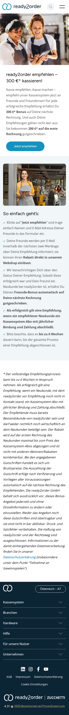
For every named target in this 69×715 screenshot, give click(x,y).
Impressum (23, 677)
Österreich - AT (53, 589)
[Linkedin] (23, 670)
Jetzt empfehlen (25, 146)
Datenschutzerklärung (19, 557)
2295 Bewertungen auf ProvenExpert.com (39, 706)
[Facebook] (38, 670)
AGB (9, 677)
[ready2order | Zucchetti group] (34, 698)
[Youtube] (46, 670)
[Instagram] (30, 670)
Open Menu (62, 6)
